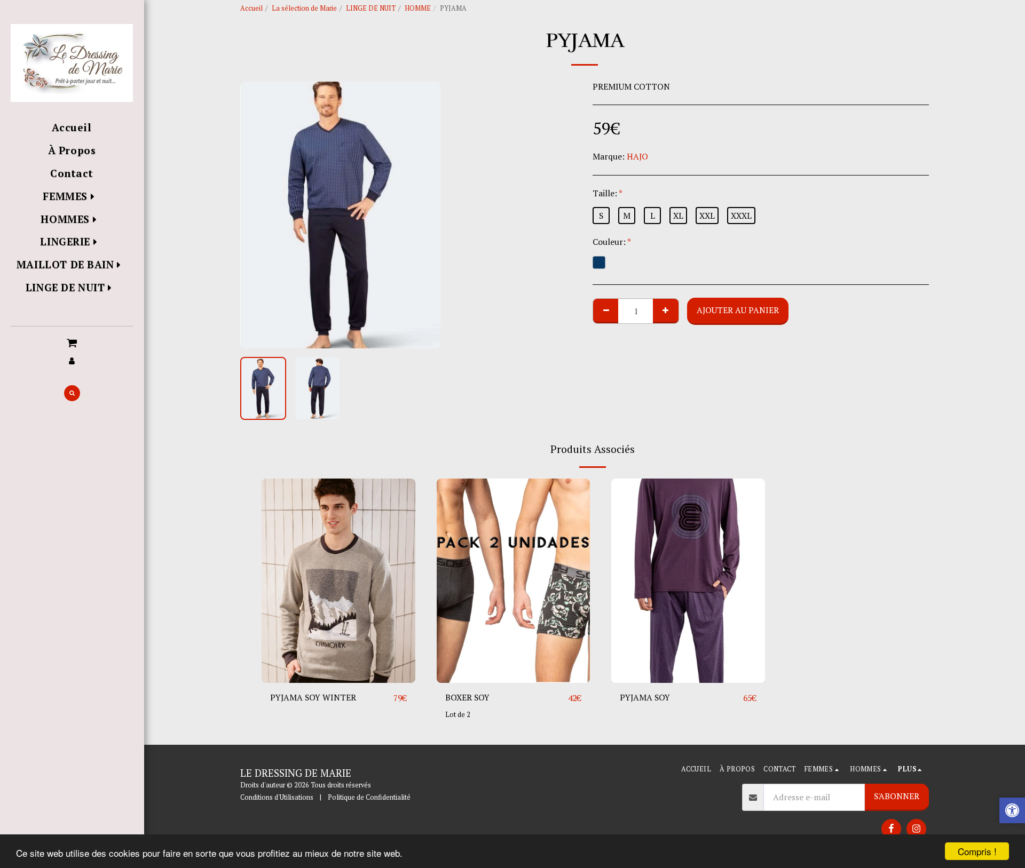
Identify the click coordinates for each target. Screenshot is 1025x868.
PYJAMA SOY (645, 697)
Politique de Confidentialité (369, 797)
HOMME (418, 8)
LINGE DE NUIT (371, 8)
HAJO (637, 156)
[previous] (257, 215)
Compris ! (977, 851)
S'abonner (896, 796)
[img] (338, 581)
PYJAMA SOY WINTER (313, 697)
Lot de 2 (457, 714)
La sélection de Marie (304, 8)
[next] (423, 215)
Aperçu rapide (338, 678)
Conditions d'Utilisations (276, 797)
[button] (71, 342)
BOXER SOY (467, 697)
